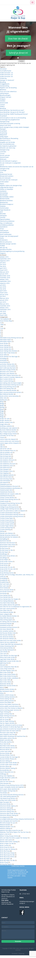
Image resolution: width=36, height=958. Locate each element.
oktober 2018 (4, 279)
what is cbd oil (4, 834)
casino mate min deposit (8, 439)
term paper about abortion (8, 789)
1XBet (2, 324)
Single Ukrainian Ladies (7, 778)
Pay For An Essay (5, 717)
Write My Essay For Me (7, 855)
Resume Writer (5, 749)
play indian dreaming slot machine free (12, 736)
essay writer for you (6, 567)
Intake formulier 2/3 (6, 74)
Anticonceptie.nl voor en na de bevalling (13, 118)
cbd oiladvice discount (7, 460)
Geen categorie (5, 614)
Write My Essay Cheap (7, 853)
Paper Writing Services (7, 716)
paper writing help (6, 714)
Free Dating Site (5, 595)
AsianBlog (3, 358)
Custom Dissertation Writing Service (11, 514)
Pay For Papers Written (7, 723)
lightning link (4, 663)
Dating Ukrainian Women (8, 535)
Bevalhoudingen (5, 95)
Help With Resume (6, 618)
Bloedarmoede (4, 198)
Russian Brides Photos (7, 759)
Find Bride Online (5, 591)
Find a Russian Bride (6, 590)
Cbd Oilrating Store (6, 479)
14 (1, 323)
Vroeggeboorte (4, 84)
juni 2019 (3, 264)
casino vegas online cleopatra (9, 443)
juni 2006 (3, 313)
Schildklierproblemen (7, 225)
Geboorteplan (4, 93)
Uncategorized (4, 817)
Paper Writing (4, 712)
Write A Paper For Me (7, 843)
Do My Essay (4, 548)
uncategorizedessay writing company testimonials (16, 819)
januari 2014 (4, 300)
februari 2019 (4, 272)
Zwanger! (3, 129)
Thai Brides (3, 793)
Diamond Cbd (4, 541)
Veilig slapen (4, 137)
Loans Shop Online (6, 669)
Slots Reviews (4, 783)
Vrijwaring (3, 78)
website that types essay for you (10, 830)
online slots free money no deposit (11, 708)
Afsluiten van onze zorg (7, 148)
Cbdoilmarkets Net (6, 490)
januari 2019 (4, 274)
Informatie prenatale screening (10, 123)
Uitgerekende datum (6, 187)
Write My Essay (5, 851)
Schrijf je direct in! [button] (18, 52)
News (2, 693)
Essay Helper (4, 559)
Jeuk (1, 212)
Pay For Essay (4, 719)
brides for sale (4, 419)
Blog (1, 409)
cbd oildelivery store (6, 466)
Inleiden (2, 101)
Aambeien (3, 191)
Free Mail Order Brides (7, 603)
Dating (2, 531)
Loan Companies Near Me (8, 667)
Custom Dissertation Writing (9, 513)
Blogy (1, 417)
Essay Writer (4, 565)
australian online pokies (7, 366)
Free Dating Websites (7, 601)
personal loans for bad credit (9, 731)
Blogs (1, 413)
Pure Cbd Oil (4, 744)
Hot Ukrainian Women (7, 638)
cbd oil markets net (6, 452)
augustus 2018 (4, 283)
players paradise (5, 740)
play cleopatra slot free (7, 734)
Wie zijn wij (3, 247)
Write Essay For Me (6, 847)
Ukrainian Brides (5, 804)
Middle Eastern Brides (7, 689)
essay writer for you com (8, 569)
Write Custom (4, 845)
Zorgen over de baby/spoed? (9, 236)
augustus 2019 (4, 261)
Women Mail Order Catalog (8, 841)
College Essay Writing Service (9, 507)
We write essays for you (7, 823)
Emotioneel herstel (6, 174)
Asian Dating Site (5, 347)
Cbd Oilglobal (4, 473)
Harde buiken (4, 208)
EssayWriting (4, 582)
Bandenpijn (3, 195)
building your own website (8, 428)
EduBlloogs (3, 554)
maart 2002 (3, 315)
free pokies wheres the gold (9, 605)
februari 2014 (4, 298)
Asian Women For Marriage (8, 356)
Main (1, 687)
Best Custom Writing (6, 381)
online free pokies (6, 702)
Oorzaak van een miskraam (8, 180)
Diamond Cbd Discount (7, 543)
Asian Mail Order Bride (7, 353)
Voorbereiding (4, 86)
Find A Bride (4, 588)
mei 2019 (3, 266)
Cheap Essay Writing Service (9, 499)
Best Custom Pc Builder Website (10, 377)
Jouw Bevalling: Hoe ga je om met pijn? (12, 112)
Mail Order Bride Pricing (8, 676)
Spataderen (3, 227)
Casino (2, 437)
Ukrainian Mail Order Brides (9, 813)
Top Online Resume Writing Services (11, 795)
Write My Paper (5, 858)
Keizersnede (4, 103)
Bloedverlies (4, 202)
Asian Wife (3, 355)
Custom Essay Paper (6, 518)
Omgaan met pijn (5, 97)
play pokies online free (7, 738)
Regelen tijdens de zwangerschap (11, 185)
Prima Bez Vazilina (6, 742)
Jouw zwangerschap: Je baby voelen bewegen (14, 127)
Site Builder (3, 779)
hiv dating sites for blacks (8, 622)
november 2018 (5, 277)
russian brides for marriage (9, 757)
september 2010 (5, 309)
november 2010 (5, 306)
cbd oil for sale (5, 449)
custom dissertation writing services (11, 516)
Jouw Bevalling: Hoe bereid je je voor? (12, 110)
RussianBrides (4, 770)
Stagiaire (3, 253)
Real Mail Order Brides (7, 746)
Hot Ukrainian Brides (6, 637)
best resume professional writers (10, 392)
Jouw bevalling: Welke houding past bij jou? (14, 114)
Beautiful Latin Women (7, 373)
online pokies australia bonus (9, 706)
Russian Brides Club (6, 755)
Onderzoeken (4, 182)
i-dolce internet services (22, 948)
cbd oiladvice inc (5, 462)
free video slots (5, 610)
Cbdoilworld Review (6, 496)
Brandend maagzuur (6, 204)
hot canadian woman (7, 631)
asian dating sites (5, 349)
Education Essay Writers (7, 556)
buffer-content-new (6, 422)
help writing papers (6, 620)
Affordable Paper (5, 340)
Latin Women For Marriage (8, 655)
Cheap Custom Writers (7, 497)
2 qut (1, 328)
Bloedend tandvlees (6, 200)
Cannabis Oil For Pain (7, 435)
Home (2, 238)
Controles (3, 152)
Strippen (3, 99)
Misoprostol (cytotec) (6, 176)
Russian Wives (4, 766)
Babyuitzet (3, 135)
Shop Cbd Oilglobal (6, 776)
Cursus (2, 153)
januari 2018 (4, 294)
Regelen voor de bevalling (8, 88)
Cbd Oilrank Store (5, 477)
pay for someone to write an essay (11, 725)
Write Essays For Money (7, 849)
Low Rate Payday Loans (7, 670)
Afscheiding (4, 193)
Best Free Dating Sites (7, 388)
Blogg (2, 411)
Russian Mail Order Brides (8, 763)
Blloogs (2, 407)
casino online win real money (9, 441)
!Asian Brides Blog (6, 321)
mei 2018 (3, 289)
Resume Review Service (7, 748)
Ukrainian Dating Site (7, 810)
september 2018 (5, 281)
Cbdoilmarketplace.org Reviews (10, 488)
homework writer (5, 625)
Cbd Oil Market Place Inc (8, 450)
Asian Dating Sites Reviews (8, 351)
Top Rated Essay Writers (8, 798)
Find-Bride (3, 593)
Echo (1, 172)
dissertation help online (7, 544)
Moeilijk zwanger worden (8, 244)
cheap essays (4, 501)
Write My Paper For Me (7, 860)
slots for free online (6, 781)
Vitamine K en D (5, 140)
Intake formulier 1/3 (6, 73)
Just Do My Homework (7, 650)
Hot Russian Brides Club (8, 633)
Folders (2, 106)
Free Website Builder (6, 612)
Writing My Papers (6, 864)
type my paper (4, 802)
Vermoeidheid (4, 232)
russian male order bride (8, 764)
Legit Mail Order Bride (7, 659)
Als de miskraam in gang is (8, 161)
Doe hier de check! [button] (18, 38)
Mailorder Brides (5, 684)
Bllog (1, 402)
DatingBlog (3, 539)
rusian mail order (5, 751)
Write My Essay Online (7, 857)
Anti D (2, 165)
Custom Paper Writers (7, 526)
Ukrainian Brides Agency (8, 806)
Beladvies (3, 89)
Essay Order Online (6, 561)
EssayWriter (4, 580)
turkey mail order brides (8, 800)
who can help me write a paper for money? (14, 838)
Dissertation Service (6, 546)
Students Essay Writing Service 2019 (11, 785)
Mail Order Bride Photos (8, 674)
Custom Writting (5, 529)
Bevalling (3, 82)
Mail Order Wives (5, 682)
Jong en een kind (5, 125)
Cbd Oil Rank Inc (5, 454)
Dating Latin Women (6, 533)
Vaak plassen (4, 230)
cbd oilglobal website (7, 475)
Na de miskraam (5, 178)
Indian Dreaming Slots (7, 646)
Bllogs (2, 405)
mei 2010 (3, 311)
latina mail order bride (7, 657)
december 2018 (5, 276)
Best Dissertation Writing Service (10, 385)
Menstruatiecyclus (6, 242)
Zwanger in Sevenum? (7, 80)
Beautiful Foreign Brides (8, 370)
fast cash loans (5, 584)
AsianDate (3, 360)
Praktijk (2, 246)
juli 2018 (2, 285)
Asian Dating (4, 345)
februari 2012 (4, 304)
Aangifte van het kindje (7, 142)
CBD (1, 445)
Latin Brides (4, 652)
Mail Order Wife (5, 680)
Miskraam (3, 159)
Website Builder (5, 825)
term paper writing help (7, 791)
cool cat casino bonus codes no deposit (12, 511)
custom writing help (6, 528)
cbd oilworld (4, 482)
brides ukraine (4, 420)
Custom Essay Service (7, 520)
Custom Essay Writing (7, 522)
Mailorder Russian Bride (8, 685)
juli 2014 (2, 296)
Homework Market (6, 623)
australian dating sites (7, 364)
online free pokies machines (9, 704)
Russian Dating (5, 761)
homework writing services (8, 627)
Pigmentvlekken (5, 219)
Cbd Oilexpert (4, 469)
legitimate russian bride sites (9, 661)
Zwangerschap (4, 121)
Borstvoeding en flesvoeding (9, 138)
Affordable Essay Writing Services (11, 338)
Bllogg (2, 403)
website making (5, 828)
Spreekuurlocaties (6, 249)
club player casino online (8, 505)
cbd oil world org (5, 458)
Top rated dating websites (8, 796)
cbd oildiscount (5, 467)
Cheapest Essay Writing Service (10, 503)
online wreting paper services (9, 710)
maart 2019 (3, 270)
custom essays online (7, 524)
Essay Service (4, 563)
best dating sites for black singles (11, 383)
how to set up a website (7, 642)
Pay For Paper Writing (7, 721)
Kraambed (3, 116)
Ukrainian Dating (5, 808)
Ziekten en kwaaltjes (6, 189)
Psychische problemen (7, 221)
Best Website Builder (6, 394)
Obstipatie (3, 215)
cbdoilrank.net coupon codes (9, 494)
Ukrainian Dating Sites (7, 811)
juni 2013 (3, 302)
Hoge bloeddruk (5, 210)
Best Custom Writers (6, 379)
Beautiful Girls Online (7, 371)
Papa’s (2, 184)
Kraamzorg (3, 133)
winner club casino (6, 840)
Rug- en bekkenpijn (6, 223)
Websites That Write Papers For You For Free (14, 832)
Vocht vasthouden (6, 234)
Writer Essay (4, 862)
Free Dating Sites (5, 597)
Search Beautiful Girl (6, 772)
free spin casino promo (7, 608)
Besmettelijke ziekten (7, 197)
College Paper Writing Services (10, 509)
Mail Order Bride (5, 672)
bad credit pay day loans (8, 368)
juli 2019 (2, 262)
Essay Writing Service (7, 573)
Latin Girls (3, 653)
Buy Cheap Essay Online (8, 432)
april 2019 (3, 268)
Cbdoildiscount (5, 484)
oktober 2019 (4, 257)
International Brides (6, 648)
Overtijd (2, 217)
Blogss (2, 415)
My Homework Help (6, 691)
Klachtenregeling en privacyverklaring (12, 251)
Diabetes (3, 206)
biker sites (3, 398)
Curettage (3, 170)
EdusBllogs (3, 558)
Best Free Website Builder (8, 390)
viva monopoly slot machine (9, 821)
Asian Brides (4, 343)
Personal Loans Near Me (8, 732)
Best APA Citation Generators (9, 375)
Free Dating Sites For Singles (9, 599)
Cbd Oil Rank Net (5, 456)
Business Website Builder (8, 430)
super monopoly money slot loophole (12, 787)
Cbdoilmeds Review (6, 492)
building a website (6, 426)
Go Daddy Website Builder (8, 616)
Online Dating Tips (6, 699)
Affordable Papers (6, 341)
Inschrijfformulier (5, 71)
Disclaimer (3, 69)
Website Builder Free (6, 827)
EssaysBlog (3, 578)
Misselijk (3, 214)
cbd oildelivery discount (7, 464)
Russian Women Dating (7, 768)
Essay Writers (4, 571)
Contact (2, 105)
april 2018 (3, 291)
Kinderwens (4, 240)
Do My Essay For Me (6, 550)
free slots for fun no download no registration (14, 606)
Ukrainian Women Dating (8, 815)
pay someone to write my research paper (13, 729)
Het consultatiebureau (7, 144)
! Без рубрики (4, 319)
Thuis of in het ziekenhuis (8, 91)
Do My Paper (4, 552)
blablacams (3, 400)
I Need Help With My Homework (10, 644)
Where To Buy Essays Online (9, 836)
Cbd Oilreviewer (5, 480)
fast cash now (4, 586)
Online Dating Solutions (7, 697)
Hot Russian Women (6, 635)
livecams (3, 665)
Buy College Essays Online (8, 434)
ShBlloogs (3, 774)
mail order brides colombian (9, 678)
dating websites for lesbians (9, 537)
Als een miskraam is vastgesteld (10, 163)
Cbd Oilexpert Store (6, 471)
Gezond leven (4, 157)
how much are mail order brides (10, 640)
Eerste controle (5, 155)
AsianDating (4, 362)
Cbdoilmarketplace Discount (9, 486)
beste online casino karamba (9, 396)
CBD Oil (2, 447)
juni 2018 (3, 287)
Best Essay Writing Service (8, 387)
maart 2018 (3, 293)
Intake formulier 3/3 (6, 76)
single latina (4, 424)
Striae (2, 229)
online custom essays (7, 695)
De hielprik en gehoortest (8, 146)
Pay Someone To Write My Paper (10, 727)
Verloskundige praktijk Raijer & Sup (18, 13)
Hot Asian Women (5, 629)
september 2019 (5, 259)
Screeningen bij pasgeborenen (10, 120)
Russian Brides (5, 753)
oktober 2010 (4, 308)
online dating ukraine (7, 701)
